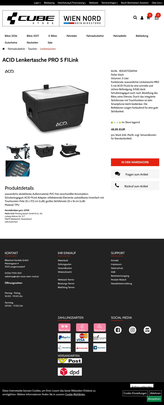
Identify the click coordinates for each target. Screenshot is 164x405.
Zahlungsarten (64, 264)
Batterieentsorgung (120, 275)
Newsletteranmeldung (121, 283)
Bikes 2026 (11, 35)
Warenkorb (63, 260)
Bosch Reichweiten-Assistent (135, 2)
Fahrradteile (119, 35)
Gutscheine (11, 42)
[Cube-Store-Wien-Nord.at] (53, 18)
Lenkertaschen (48, 48)
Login (36, 2)
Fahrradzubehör (95, 35)
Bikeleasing (49, 2)
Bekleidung (142, 35)
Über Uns (156, 2)
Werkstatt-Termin (66, 279)
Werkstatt (93, 2)
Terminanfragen (108, 2)
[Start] (3, 48)
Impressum (116, 264)
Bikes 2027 (33, 35)
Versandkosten (65, 268)
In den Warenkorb (135, 162)
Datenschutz (117, 268)
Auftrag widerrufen (142, 386)
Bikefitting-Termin (66, 287)
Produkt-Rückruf (118, 279)
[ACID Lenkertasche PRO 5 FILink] (55, 108)
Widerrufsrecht (65, 271)
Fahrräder (72, 35)
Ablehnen (155, 393)
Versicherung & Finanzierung (71, 2)
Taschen (32, 48)
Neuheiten (32, 42)
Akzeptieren (154, 398)
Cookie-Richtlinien (75, 394)
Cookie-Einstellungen (135, 393)
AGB (113, 271)
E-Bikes (53, 35)
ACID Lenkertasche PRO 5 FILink (40, 59)
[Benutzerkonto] (142, 17)
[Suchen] (135, 17)
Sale (50, 42)
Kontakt (115, 260)
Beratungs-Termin (66, 283)
